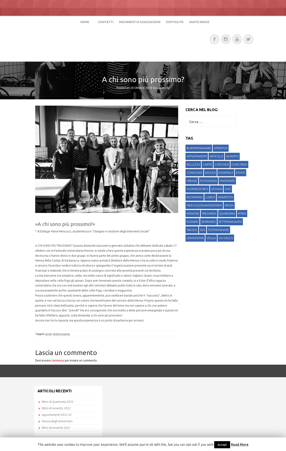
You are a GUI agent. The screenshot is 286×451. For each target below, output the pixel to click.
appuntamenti (197, 156)
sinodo (192, 230)
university (163, 87)
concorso (239, 164)
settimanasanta (230, 221)
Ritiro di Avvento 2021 (56, 427)
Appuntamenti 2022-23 (57, 414)
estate (240, 172)
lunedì (210, 197)
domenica (225, 172)
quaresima (227, 213)
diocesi (210, 172)
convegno (194, 172)
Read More (240, 444)
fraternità (227, 181)
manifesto (225, 197)
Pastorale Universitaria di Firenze (103, 38)
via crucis (226, 238)
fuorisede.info (197, 189)
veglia (211, 238)
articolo (216, 156)
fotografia (208, 181)
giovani (216, 189)
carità (48, 334)
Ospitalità (174, 22)
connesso (57, 360)
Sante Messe (199, 22)
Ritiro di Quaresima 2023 (57, 401)
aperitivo (221, 148)
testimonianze (61, 334)
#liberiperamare (199, 148)
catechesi (222, 164)
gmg (228, 189)
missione (193, 213)
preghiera (209, 213)
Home (84, 22)
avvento (232, 156)
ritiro (242, 213)
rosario (192, 221)
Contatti (105, 22)
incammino (195, 197)
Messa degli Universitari (57, 421)
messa (229, 205)
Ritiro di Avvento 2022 (56, 408)
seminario (208, 221)
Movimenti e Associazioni (139, 22)
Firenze (192, 181)
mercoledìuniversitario (204, 205)
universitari (195, 238)
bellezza (193, 164)
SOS (202, 230)
